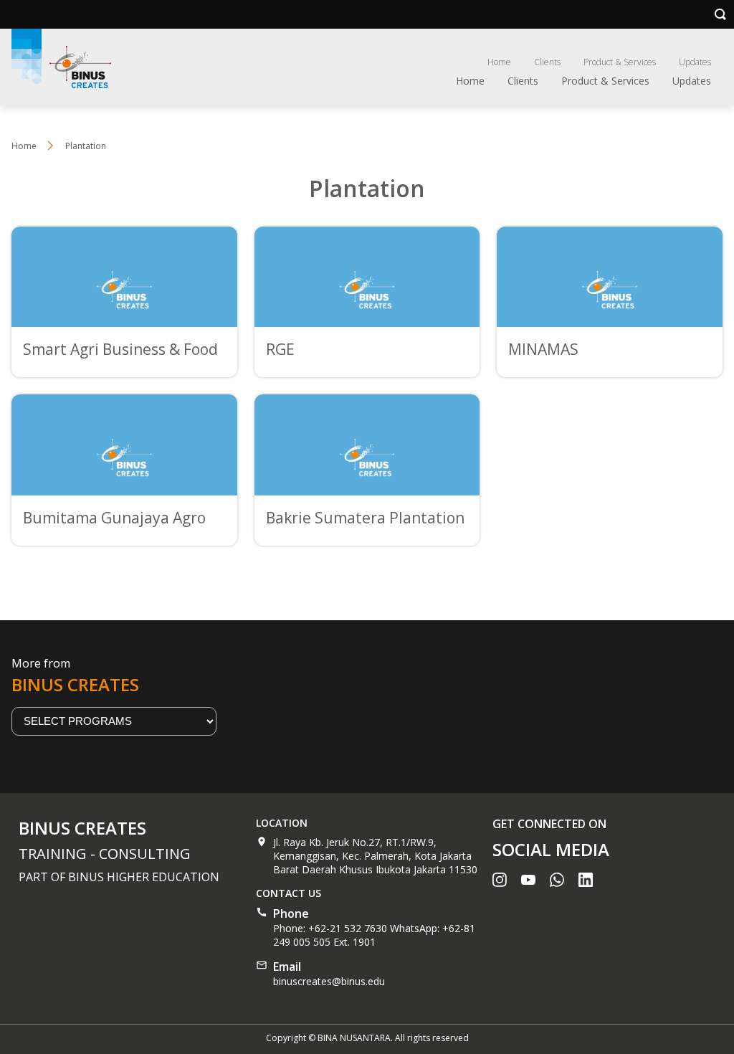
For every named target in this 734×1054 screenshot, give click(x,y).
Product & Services (619, 62)
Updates (695, 62)
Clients (547, 62)
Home (499, 62)
